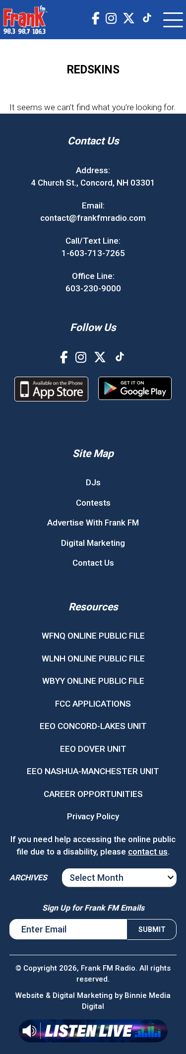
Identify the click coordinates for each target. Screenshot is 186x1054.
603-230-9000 (93, 288)
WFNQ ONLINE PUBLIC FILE (93, 636)
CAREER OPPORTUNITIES (93, 794)
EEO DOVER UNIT (93, 749)
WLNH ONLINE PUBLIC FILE (93, 658)
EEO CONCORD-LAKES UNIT (93, 726)
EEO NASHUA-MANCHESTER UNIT (93, 771)
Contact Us (93, 563)
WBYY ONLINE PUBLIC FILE (93, 681)
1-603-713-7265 (93, 253)
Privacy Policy (93, 816)
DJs (93, 482)
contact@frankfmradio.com (93, 218)
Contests (93, 503)
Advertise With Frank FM (93, 522)
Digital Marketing (93, 543)
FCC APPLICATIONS (93, 704)
